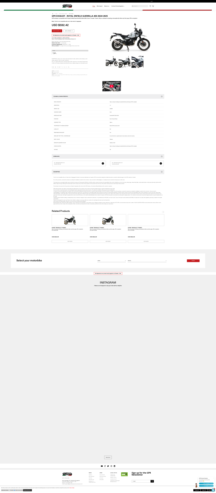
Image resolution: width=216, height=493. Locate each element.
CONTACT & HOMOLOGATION (92, 482)
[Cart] (153, 6)
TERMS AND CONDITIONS (112, 475)
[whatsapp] (66, 67)
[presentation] (163, 212)
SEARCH (193, 260)
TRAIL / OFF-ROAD (59, 73)
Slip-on (69, 74)
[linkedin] (64, 67)
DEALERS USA (91, 479)
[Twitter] (55, 67)
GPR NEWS (102, 479)
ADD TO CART (56, 30)
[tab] (108, 96)
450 (54, 74)
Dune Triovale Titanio (59, 74)
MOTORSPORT (91, 476)
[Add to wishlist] (86, 216)
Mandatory (12, 490)
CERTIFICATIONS (103, 476)
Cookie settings (71, 487)
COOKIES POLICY (113, 479)
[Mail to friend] (62, 67)
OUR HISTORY (102, 474)
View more (69, 241)
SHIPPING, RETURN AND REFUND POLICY (115, 481)
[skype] (68, 67)
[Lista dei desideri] (150, 6)
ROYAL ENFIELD (65, 74)
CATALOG (101, 478)
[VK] (59, 67)
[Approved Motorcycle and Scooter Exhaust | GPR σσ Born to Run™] (67, 7)
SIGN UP (152, 481)
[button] (213, 490)
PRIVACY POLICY (113, 477)
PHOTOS (90, 478)
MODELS (90, 474)
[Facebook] (57, 67)
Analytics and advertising (19, 490)
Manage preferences (27, 490)
